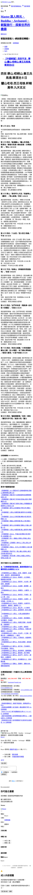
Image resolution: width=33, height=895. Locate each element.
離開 (10, 891)
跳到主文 (4, 34)
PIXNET (8, 865)
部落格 (6, 49)
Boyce (2, 737)
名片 (5, 51)
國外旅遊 (15, 754)
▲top (2, 760)
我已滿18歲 (4, 891)
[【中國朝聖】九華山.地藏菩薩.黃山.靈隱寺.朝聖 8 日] (11, 536)
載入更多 (3, 763)
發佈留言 (3, 774)
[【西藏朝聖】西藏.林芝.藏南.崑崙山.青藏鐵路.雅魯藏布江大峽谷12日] (2, 514)
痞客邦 (12, 749)
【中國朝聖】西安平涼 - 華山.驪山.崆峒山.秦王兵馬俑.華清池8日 (17, 61)
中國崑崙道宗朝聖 (18, 756)
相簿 (5, 46)
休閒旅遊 (16, 43)
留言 (15, 749)
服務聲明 (19, 867)
